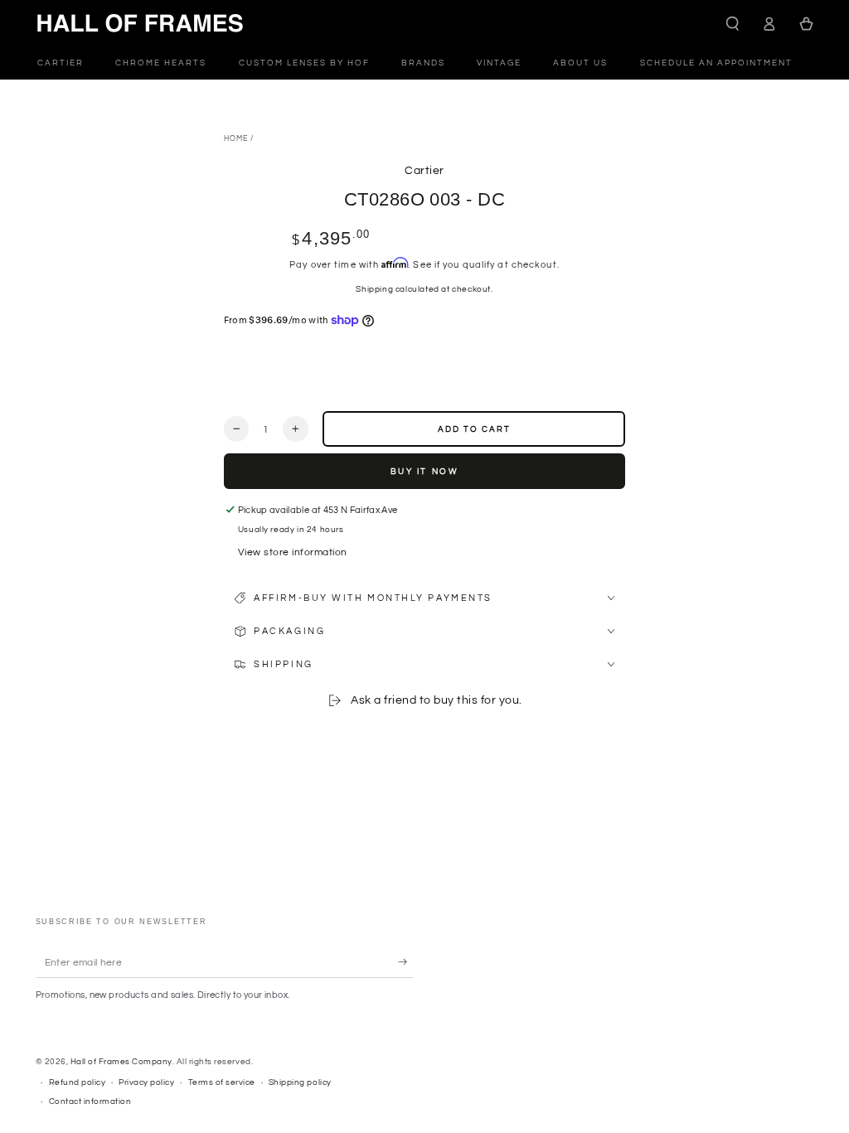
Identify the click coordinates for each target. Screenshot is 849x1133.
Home (236, 139)
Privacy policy (146, 1082)
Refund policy (77, 1082)
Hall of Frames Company (121, 1062)
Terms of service (221, 1082)
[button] (733, 23)
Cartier (424, 171)
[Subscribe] (406, 962)
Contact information (90, 1101)
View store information (292, 552)
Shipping (374, 289)
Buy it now (425, 471)
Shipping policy (300, 1082)
